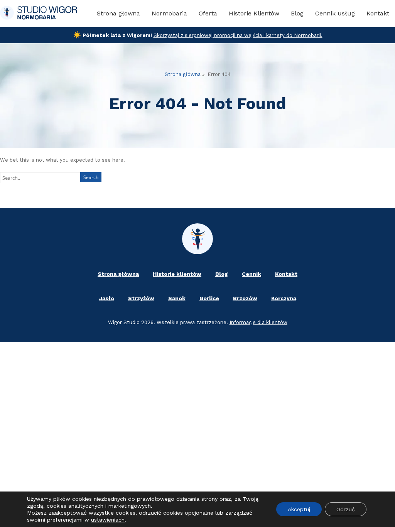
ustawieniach (108, 520)
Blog (297, 13)
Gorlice (209, 298)
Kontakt (377, 13)
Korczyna (283, 298)
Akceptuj (299, 509)
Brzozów (245, 298)
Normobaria (169, 13)
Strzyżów (141, 298)
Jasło (106, 298)
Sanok (177, 298)
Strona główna (118, 13)
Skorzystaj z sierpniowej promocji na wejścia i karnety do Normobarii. (238, 35)
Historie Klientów (254, 13)
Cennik (251, 274)
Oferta (208, 13)
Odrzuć (345, 509)
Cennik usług (335, 13)
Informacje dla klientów (258, 322)
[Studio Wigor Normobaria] (38, 13)
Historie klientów (177, 274)
